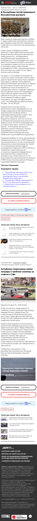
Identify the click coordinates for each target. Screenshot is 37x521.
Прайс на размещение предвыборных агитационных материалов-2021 (17, 457)
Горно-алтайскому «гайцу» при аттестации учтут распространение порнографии (21, 234)
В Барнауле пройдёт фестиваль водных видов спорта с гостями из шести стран (20, 418)
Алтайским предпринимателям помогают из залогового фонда (21, 228)
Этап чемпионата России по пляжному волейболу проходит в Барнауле (20, 436)
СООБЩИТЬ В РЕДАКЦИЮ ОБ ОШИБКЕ (16, 461)
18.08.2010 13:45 (6, 8)
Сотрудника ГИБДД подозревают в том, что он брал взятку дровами (18, 181)
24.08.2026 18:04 (6, 263)
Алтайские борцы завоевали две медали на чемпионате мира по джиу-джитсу (21, 430)
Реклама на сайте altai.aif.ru (14, 454)
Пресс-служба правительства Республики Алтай (18, 301)
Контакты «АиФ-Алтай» (11, 451)
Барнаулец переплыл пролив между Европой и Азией (17, 369)
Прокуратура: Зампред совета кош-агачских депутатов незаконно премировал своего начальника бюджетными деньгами (18, 175)
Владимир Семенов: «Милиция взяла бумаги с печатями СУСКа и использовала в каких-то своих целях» (21, 247)
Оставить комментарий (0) (18, 395)
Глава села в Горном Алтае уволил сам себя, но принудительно (20, 240)
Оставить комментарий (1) (18, 201)
